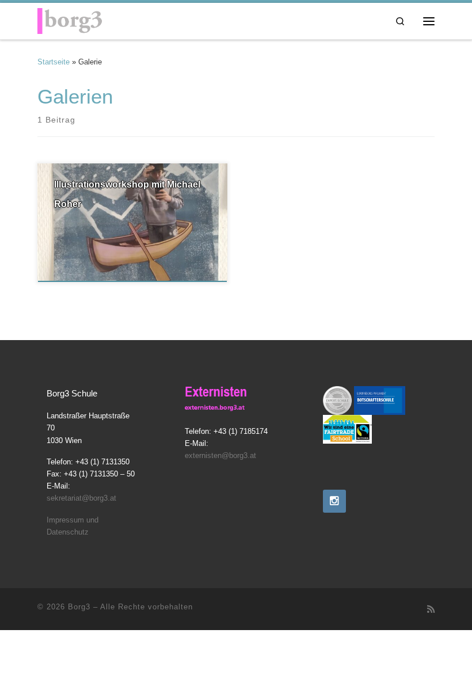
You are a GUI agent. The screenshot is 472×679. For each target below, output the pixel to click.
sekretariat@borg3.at (81, 498)
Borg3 (79, 606)
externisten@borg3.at (220, 456)
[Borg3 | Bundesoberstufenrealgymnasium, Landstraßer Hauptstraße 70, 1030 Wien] (69, 19)
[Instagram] (334, 501)
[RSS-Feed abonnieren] (431, 609)
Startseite (53, 62)
